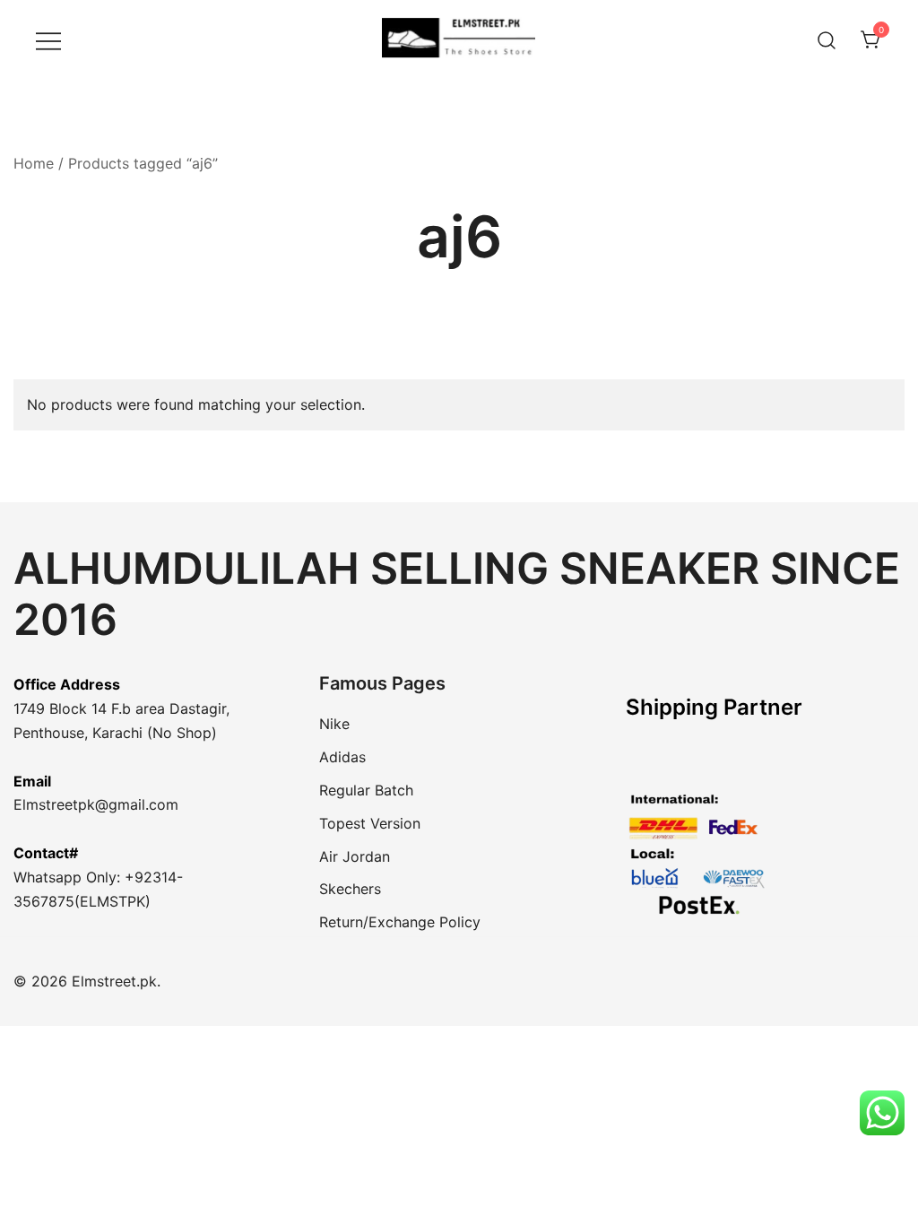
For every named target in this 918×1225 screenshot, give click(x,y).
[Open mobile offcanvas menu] (48, 40)
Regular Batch (366, 790)
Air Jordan (354, 856)
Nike (334, 724)
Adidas (342, 757)
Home (33, 163)
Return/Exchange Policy (400, 922)
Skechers (350, 889)
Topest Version (369, 823)
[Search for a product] (827, 40)
